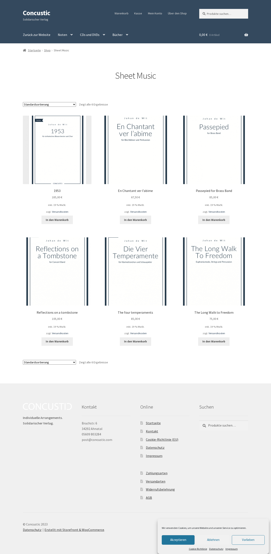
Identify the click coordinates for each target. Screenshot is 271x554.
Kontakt (152, 431)
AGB (149, 497)
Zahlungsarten (156, 473)
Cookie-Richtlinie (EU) (162, 439)
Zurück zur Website (36, 35)
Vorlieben (248, 540)
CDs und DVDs (90, 35)
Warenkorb (122, 13)
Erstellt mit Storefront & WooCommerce (74, 530)
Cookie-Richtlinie (198, 548)
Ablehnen (213, 540)
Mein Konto (155, 13)
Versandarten (155, 481)
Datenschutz (216, 548)
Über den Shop (177, 13)
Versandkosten (60, 211)
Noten (62, 35)
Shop (47, 50)
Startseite (34, 50)
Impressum (231, 548)
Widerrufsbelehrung (160, 489)
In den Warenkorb (57, 220)
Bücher (117, 35)
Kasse (138, 13)
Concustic (36, 13)
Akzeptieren (178, 540)
